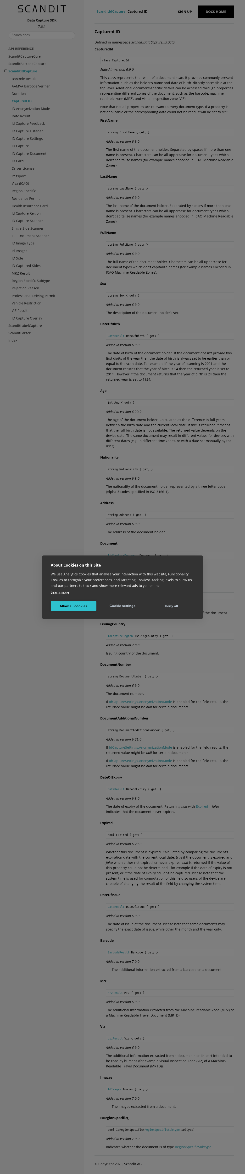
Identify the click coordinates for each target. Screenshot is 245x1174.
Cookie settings (122, 606)
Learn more (60, 592)
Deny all (171, 606)
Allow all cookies (73, 606)
